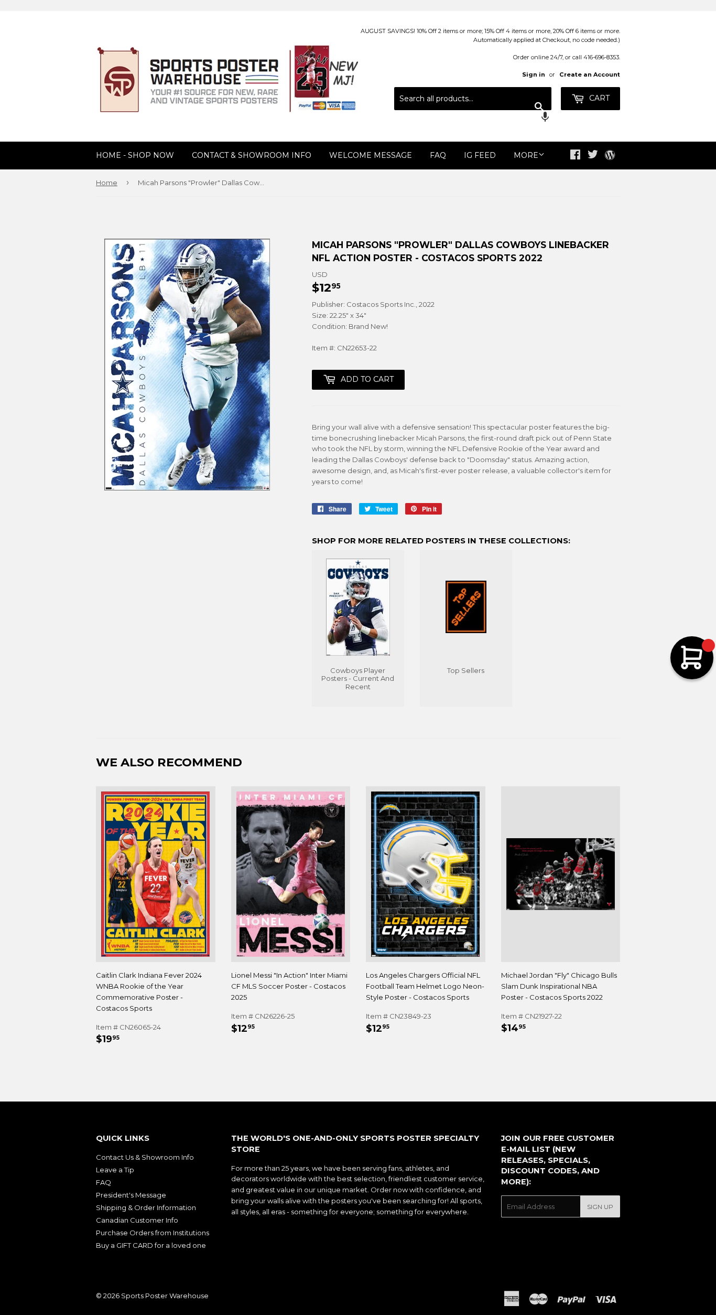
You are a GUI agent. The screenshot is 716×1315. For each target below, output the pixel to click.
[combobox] (472, 98)
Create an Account (589, 74)
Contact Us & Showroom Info (145, 1157)
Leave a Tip (115, 1170)
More (526, 155)
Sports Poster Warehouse (165, 1295)
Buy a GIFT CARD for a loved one (151, 1245)
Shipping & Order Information (146, 1207)
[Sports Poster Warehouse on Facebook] (575, 156)
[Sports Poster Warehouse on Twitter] (593, 156)
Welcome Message (370, 155)
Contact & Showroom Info (251, 155)
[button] (472, 118)
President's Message (131, 1195)
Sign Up (600, 1207)
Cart (598, 98)
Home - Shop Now (135, 155)
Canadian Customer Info (137, 1220)
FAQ (438, 155)
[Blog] (610, 156)
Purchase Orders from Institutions (152, 1232)
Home (106, 182)
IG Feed (480, 155)
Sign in (533, 74)
